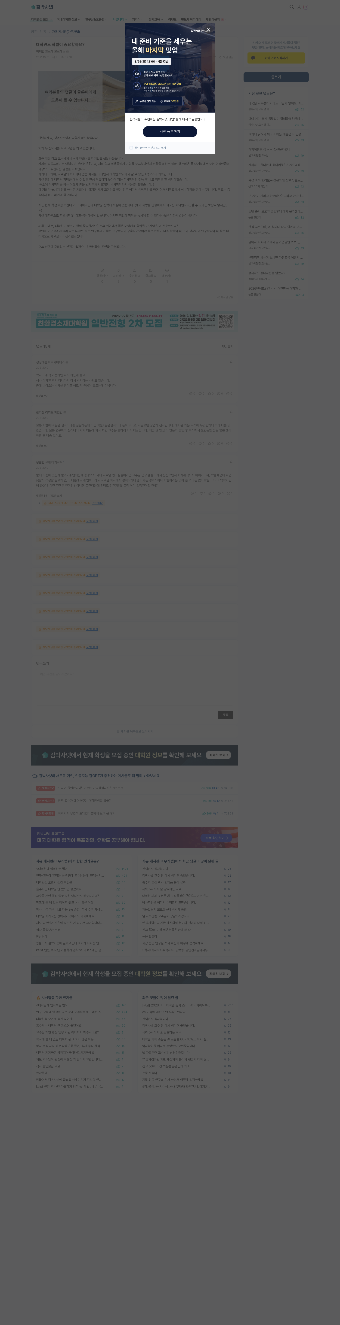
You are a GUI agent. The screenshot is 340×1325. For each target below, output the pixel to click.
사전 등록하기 (170, 131)
